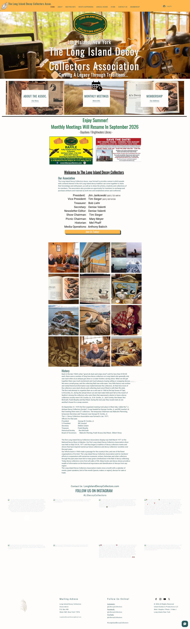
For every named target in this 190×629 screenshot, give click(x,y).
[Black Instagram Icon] (160, 599)
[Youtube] (164, 599)
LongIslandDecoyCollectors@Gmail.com (70, 617)
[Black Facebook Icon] (156, 599)
